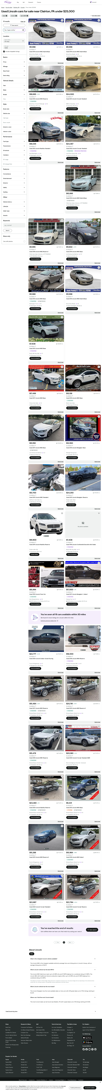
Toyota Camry (8, 1070)
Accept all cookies (90, 1087)
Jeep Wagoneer (56, 1067)
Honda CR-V (24, 1062)
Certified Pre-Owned (10, 1032)
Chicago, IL (70, 1027)
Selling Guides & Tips (41, 1035)
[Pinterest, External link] (95, 1049)
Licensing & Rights (59, 1080)
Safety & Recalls (25, 1038)
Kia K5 (84, 1070)
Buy (18, 2)
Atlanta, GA (70, 1038)
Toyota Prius (8, 1064)
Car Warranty (55, 1035)
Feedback (80, 1080)
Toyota (7, 1059)
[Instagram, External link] (92, 1049)
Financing (7, 1047)
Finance (39, 2)
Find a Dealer (8, 1038)
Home (2, 7)
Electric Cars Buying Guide (12, 1044)
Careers (51, 1080)
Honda (22, 1059)
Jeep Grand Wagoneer (57, 1070)
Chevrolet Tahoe (71, 1070)
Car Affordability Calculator (58, 1030)
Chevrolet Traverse (72, 1067)
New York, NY (70, 1043)
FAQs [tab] (31, 954)
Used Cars (8, 1027)
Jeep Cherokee (56, 1072)
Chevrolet (70, 1059)
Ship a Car (54, 1032)
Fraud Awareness (72, 1080)
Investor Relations (41, 1080)
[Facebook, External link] (86, 1049)
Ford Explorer (39, 1072)
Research (30, 2)
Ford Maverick (39, 1062)
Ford (37, 1059)
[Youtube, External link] (89, 1049)
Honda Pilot (24, 1070)
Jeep (53, 1059)
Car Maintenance (56, 1040)
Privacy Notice (22, 1086)
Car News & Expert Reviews (27, 1030)
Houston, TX (70, 1030)
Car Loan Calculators (57, 1027)
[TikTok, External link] (83, 1049)
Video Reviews (24, 1043)
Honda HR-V (24, 1072)
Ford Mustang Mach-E (41, 1070)
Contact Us (31, 1080)
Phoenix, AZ (70, 1035)
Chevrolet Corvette (72, 1062)
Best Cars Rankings (25, 1035)
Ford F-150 (39, 1067)
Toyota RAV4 (8, 1062)
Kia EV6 (85, 1072)
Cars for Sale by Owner (11, 1035)
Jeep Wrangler (55, 1062)
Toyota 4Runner (9, 1072)
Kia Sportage (86, 1062)
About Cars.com (23, 1080)
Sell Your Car (39, 1027)
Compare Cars (24, 1032)
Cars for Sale (9, 7)
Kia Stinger (85, 1067)
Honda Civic (24, 1064)
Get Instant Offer (40, 1030)
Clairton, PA (16, 7)
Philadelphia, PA (71, 1040)
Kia (84, 1059)
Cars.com (63, 1086)
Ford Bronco (39, 1064)
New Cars (7, 1030)
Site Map (54, 1043)
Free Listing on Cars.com (42, 1032)
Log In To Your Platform (88, 1030)
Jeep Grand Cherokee (57, 1064)
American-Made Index (26, 1040)
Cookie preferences (75, 1087)
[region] (51, 1086)
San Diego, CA (70, 1045)
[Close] (100, 1082)
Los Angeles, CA (71, 1032)
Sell (23, 2)
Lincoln (23, 7)
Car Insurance (55, 1038)
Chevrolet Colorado (72, 1072)
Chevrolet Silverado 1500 (73, 1064)
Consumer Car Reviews (26, 1027)
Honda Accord (24, 1067)
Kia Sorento (86, 1064)
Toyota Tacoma (9, 1067)
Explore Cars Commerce (88, 1027)
